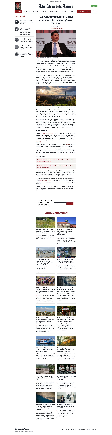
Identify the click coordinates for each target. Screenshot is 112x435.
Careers (88, 429)
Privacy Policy (81, 429)
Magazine (18, 11)
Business (44, 11)
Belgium (35, 11)
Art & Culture (54, 11)
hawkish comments (48, 133)
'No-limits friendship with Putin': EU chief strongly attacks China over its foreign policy (55, 166)
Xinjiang (38, 141)
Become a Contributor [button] (71, 429)
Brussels (26, 11)
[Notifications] (96, 11)
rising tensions (40, 121)
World (72, 11)
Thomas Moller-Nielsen (57, 28)
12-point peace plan (45, 180)
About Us (94, 429)
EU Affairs (64, 11)
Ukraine (68, 144)
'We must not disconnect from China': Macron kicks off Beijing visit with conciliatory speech (55, 160)
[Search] (93, 11)
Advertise (62, 429)
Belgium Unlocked (84, 11)
